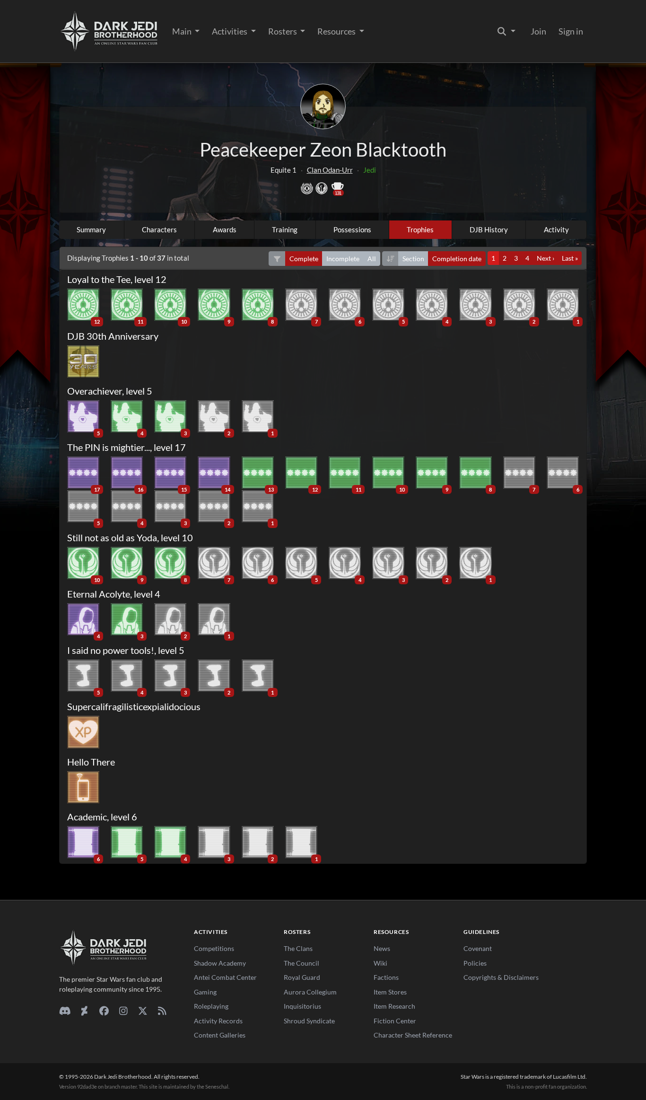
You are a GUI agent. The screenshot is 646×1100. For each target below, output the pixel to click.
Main (182, 31)
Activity (556, 229)
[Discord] (65, 1010)
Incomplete (342, 259)
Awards (224, 229)
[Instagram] (123, 1010)
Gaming (205, 992)
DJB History (489, 229)
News (382, 948)
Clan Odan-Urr (330, 170)
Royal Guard (302, 977)
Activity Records (218, 1021)
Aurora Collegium (310, 992)
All (371, 259)
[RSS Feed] (162, 1010)
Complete (303, 259)
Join (538, 31)
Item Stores (390, 992)
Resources (337, 31)
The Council (301, 963)
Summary (91, 229)
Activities (230, 31)
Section (413, 259)
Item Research (394, 1006)
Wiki (380, 963)
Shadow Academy (220, 963)
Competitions (214, 948)
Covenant (477, 948)
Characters (159, 229)
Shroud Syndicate (309, 1021)
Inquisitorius (302, 1006)
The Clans (298, 948)
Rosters (283, 31)
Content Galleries (219, 1035)
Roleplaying (211, 1006)
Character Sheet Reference (413, 1035)
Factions (386, 977)
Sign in (571, 31)
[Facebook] (104, 1010)
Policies (475, 963)
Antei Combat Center (225, 977)
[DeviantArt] (84, 1010)
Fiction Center (395, 1021)
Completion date (456, 259)
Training (284, 229)
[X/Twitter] (142, 1010)
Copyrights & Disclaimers (501, 977)
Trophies (420, 229)
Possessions (352, 229)
